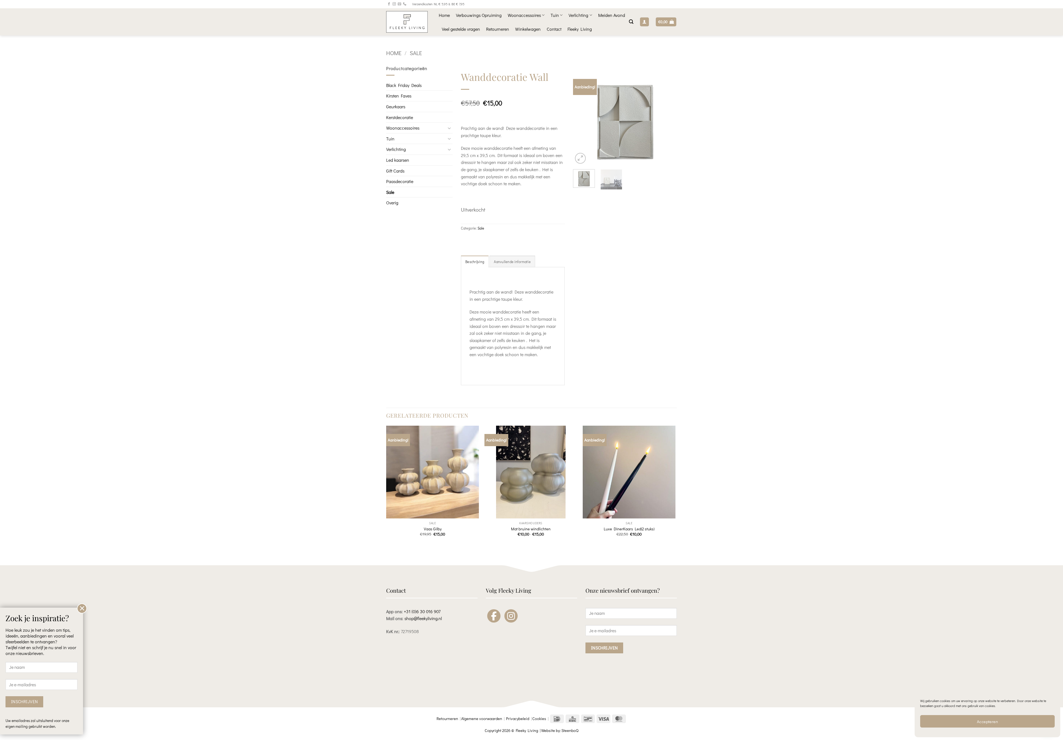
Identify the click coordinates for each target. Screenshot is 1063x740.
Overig (392, 202)
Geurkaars (395, 106)
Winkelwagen (528, 29)
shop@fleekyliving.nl (423, 618)
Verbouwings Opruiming (479, 15)
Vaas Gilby (433, 528)
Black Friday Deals (404, 85)
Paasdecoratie (399, 181)
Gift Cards (395, 171)
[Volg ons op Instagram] (394, 4)
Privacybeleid (517, 718)
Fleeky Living (579, 29)
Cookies (539, 718)
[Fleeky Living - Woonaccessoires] (408, 21)
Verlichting (578, 15)
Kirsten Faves (398, 96)
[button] (631, 21)
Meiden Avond (611, 15)
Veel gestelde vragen (461, 29)
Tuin (555, 15)
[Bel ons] (404, 4)
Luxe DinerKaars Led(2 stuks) (629, 528)
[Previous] (582, 117)
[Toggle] (449, 128)
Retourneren (497, 29)
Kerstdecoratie (399, 117)
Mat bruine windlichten (531, 528)
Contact (554, 29)
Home (444, 15)
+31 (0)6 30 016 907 (422, 611)
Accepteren (987, 721)
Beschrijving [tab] (474, 261)
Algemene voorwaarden (481, 718)
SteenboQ (570, 730)
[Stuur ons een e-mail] (399, 4)
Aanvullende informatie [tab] (512, 261)
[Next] (668, 117)
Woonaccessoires (524, 15)
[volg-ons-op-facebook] (493, 616)
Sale (416, 53)
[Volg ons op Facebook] (389, 4)
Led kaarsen (397, 160)
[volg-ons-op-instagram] (511, 616)
